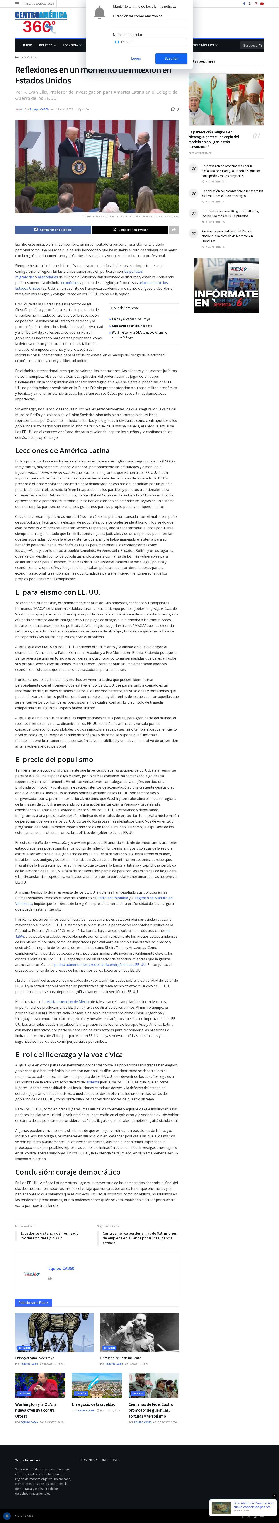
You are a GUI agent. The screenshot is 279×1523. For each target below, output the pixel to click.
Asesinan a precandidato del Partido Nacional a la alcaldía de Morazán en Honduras (227, 236)
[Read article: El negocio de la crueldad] (97, 1385)
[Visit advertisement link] (226, 285)
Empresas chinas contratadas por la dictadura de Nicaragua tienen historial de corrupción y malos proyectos (231, 171)
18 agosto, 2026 (53, 1363)
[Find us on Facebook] (244, 4)
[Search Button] (261, 45)
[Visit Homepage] (44, 23)
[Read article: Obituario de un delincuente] (139, 1332)
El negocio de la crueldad (94, 1404)
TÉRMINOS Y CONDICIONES (99, 1460)
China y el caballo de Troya (131, 319)
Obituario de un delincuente (132, 326)
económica (70, 282)
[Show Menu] (17, 3)
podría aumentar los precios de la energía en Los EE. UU (100, 964)
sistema (93, 1082)
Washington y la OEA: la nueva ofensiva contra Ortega (36, 1410)
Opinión (32, 57)
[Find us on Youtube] (262, 4)
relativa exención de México (67, 1001)
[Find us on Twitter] (250, 4)
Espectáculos (202, 45)
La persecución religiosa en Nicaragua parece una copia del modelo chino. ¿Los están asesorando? (214, 139)
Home (19, 57)
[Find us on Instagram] (256, 4)
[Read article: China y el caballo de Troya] (54, 1332)
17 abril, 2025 (64, 109)
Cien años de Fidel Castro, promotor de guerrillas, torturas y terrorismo (152, 1410)
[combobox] (123, 42)
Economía (70, 45)
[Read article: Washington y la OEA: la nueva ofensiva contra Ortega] (40, 1385)
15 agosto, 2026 (138, 1363)
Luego (136, 58)
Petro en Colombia (112, 898)
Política (45, 45)
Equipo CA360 (39, 109)
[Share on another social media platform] (174, 230)
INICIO (27, 45)
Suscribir (171, 58)
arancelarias (48, 277)
